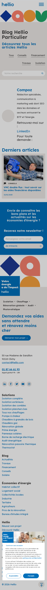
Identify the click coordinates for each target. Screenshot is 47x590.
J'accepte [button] (31, 576)
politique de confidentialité (32, 558)
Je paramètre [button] (13, 576)
